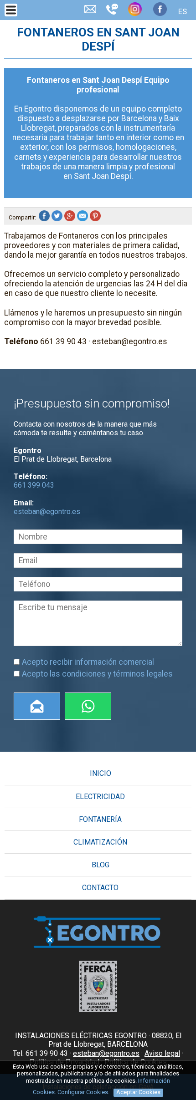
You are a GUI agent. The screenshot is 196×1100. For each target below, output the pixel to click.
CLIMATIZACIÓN (100, 842)
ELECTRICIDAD (100, 796)
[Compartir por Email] (83, 217)
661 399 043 (34, 485)
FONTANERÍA (100, 819)
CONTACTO (100, 887)
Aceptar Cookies (138, 1092)
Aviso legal (162, 1053)
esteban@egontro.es (47, 511)
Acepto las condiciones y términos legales (97, 673)
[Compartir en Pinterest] (96, 217)
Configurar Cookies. (84, 1092)
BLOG (100, 865)
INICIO (100, 773)
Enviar (37, 706)
